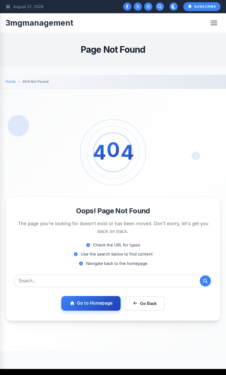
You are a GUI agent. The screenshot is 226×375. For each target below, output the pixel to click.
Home (11, 81)
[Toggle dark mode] (174, 6)
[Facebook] (127, 6)
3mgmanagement (39, 23)
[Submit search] (205, 280)
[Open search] (160, 6)
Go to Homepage (94, 303)
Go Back (148, 303)
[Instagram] (148, 6)
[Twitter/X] (138, 6)
